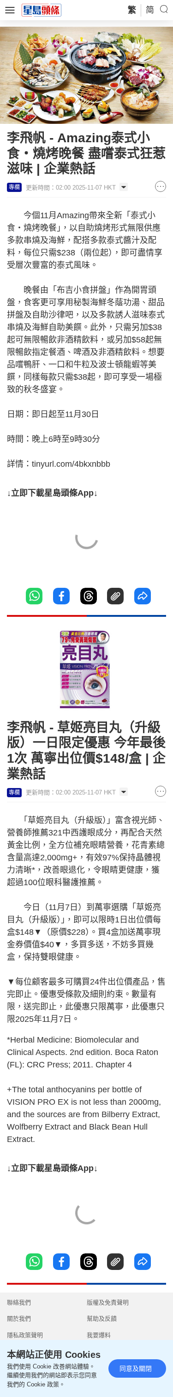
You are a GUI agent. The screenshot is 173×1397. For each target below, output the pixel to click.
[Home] (41, 9)
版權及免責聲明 (108, 1302)
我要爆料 (99, 1335)
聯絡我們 (19, 1302)
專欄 (14, 187)
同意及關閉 (135, 1368)
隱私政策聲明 (25, 1335)
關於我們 (19, 1318)
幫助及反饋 (102, 1318)
